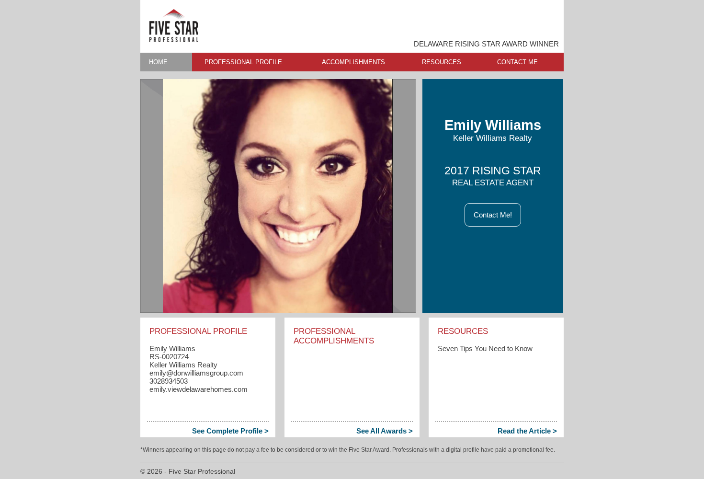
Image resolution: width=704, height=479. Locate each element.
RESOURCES (441, 62)
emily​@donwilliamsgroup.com (196, 373)
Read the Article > (527, 431)
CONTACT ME (517, 62)
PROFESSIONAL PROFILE (243, 62)
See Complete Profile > (230, 431)
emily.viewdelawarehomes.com (198, 389)
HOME (158, 62)
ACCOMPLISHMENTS (353, 62)
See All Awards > (384, 431)
